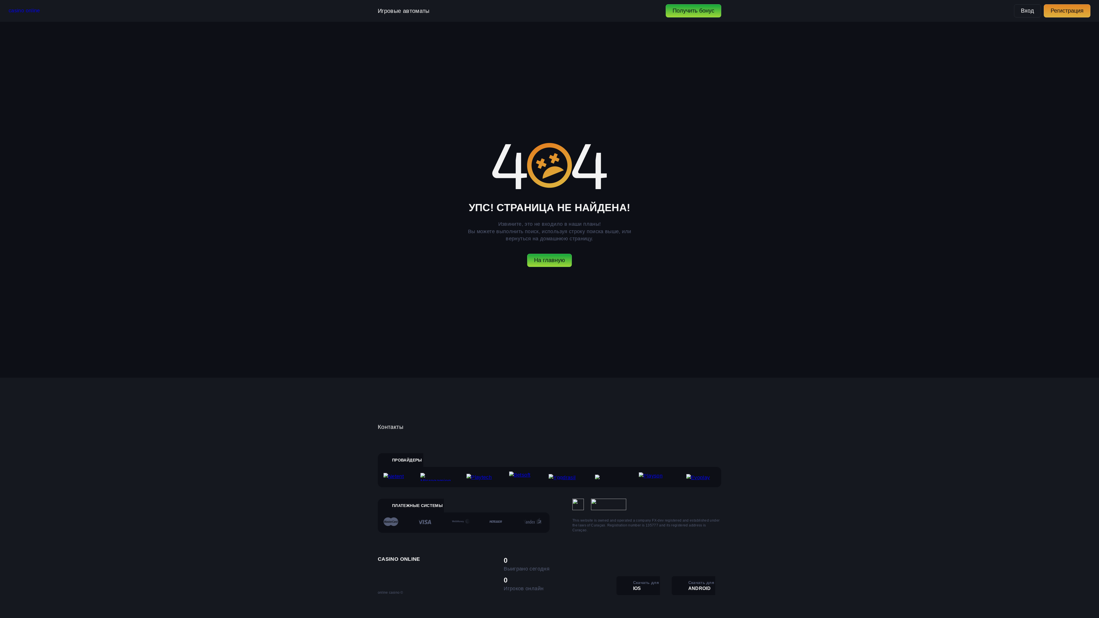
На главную (549, 260)
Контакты (390, 427)
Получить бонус (693, 10)
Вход (1027, 10)
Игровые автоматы (404, 11)
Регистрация (1067, 10)
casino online (24, 10)
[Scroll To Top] (734, 601)
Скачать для (646, 585)
